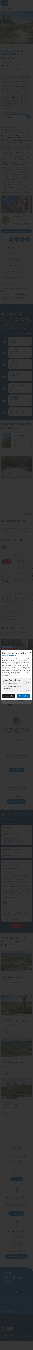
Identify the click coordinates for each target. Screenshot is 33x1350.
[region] (16, 685)
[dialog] (16, 675)
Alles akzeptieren (23, 696)
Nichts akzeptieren (8, 696)
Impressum (5, 655)
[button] (25, 683)
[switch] (27, 682)
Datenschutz (12, 655)
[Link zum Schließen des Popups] (30, 652)
